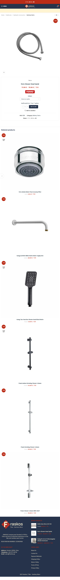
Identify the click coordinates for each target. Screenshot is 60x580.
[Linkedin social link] (32, 2)
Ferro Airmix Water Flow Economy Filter (30, 192)
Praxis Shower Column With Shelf (30, 511)
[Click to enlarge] (3, 72)
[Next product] (58, 15)
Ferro (30, 80)
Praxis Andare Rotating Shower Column (30, 383)
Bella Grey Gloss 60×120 (44, 524)
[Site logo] (30, 6)
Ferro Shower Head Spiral (44, 531)
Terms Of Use (35, 565)
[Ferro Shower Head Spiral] (33, 533)
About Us (33, 550)
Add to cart (34, 106)
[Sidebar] (2, 176)
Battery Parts (30, 15)
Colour (30, 96)
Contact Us (34, 553)
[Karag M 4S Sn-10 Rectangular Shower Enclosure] (33, 541)
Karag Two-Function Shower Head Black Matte (30, 319)
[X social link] (28, 2)
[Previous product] (55, 15)
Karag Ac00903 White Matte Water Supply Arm (30, 255)
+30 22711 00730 (12, 552)
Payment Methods (36, 556)
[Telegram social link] (34, 2)
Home (3, 15)
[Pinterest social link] (30, 2)
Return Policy (35, 562)
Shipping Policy (35, 559)
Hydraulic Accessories (19, 15)
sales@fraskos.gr (10, 554)
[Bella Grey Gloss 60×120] (33, 525)
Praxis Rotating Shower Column (30, 447)
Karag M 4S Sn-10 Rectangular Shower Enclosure (46, 539)
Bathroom (9, 15)
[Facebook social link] (26, 2)
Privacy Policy (35, 568)
